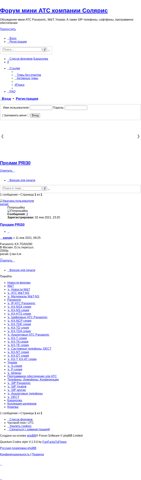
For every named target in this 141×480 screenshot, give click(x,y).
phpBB (31, 435)
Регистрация (27, 99)
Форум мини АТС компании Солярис (54, 10)
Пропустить (8, 29)
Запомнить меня (15, 115)
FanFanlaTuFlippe (54, 441)
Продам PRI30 (15, 162)
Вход (5, 99)
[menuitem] (11, 38)
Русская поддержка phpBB (18, 448)
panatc (4, 204)
